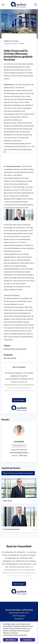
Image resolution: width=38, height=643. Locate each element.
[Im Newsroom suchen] (35, 4)
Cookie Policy (23, 635)
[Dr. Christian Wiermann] (19, 516)
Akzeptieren (27, 640)
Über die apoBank (10, 358)
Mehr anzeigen (19, 400)
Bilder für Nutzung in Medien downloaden (18, 473)
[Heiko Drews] (19, 488)
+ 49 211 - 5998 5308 (19, 455)
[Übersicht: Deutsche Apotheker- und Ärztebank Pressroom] (18, 4)
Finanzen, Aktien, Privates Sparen (15, 349)
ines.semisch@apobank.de (19, 452)
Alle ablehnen (10, 640)
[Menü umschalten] (3, 4)
